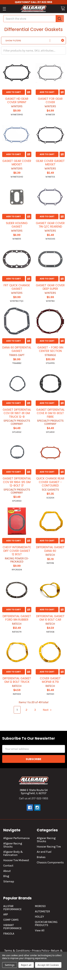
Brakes (41, 857)
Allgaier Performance (16, 838)
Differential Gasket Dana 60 (50, 549)
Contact (8, 865)
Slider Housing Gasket (17, 225)
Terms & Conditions (17, 950)
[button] (62, 40)
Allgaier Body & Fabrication (13, 853)
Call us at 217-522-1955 (33, 798)
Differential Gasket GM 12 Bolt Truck (17, 680)
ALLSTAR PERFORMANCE (12, 907)
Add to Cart (13, 92)
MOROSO (40, 906)
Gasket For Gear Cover (50, 100)
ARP (5, 914)
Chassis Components (50, 862)
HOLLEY (39, 916)
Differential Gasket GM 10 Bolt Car (50, 618)
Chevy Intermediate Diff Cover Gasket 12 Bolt (17, 550)
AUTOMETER (42, 911)
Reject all (26, 965)
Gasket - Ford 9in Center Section (50, 349)
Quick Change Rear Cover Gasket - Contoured (50, 481)
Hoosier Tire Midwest (16, 860)
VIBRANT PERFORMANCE (12, 926)
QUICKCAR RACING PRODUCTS (46, 923)
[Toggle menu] (4, 8)
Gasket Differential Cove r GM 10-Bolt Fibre (50, 413)
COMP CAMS (11, 919)
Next (46, 710)
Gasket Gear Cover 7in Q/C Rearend (50, 225)
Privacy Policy (40, 950)
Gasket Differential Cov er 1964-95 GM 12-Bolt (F (17, 481)
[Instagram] (37, 807)
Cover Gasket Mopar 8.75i (50, 680)
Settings (9, 965)
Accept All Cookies (48, 965)
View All (39, 930)
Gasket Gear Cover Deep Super (50, 287)
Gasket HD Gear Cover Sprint (16, 100)
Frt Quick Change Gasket (17, 287)
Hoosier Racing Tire (49, 846)
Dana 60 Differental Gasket (16, 349)
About (7, 871)
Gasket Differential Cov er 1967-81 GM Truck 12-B (17, 413)
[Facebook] (30, 807)
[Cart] (63, 8)
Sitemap (8, 881)
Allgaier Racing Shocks (12, 845)
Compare (28, 92)
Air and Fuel (44, 851)
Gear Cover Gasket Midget (50, 162)
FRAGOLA (8, 933)
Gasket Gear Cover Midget (16, 162)
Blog (6, 876)
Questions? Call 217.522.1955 (33, 2)
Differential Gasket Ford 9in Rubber (17, 618)
